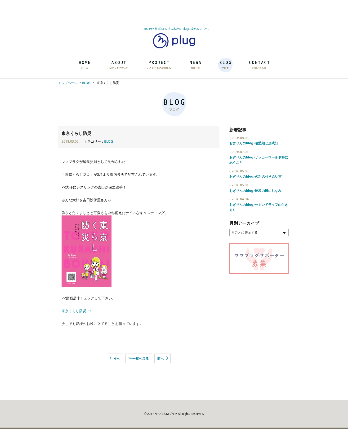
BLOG (86, 82)
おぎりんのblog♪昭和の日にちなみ (255, 190)
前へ (160, 358)
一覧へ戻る (139, 358)
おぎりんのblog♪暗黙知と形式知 (253, 143)
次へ (117, 358)
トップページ (67, 82)
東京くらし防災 (74, 310)
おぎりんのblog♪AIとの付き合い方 (255, 176)
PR (88, 310)
